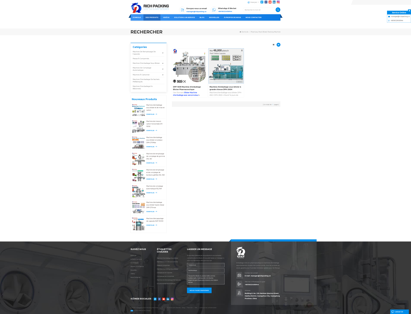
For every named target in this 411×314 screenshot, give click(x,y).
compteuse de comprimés (165, 276)
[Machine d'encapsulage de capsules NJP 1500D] (138, 224)
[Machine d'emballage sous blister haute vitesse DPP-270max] (138, 208)
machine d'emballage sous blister (167, 258)
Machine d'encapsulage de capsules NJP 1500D (154, 220)
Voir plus (150, 114)
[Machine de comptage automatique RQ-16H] (138, 191)
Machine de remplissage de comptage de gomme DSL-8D (155, 156)
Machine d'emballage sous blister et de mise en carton (155, 107)
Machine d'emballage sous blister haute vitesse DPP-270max (155, 204)
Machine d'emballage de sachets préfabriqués (146, 80)
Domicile (137, 17)
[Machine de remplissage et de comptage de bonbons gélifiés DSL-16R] (138, 175)
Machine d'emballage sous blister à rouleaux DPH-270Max (154, 140)
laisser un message (399, 312)
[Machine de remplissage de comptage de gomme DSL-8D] (138, 159)
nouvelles (214, 17)
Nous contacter (253, 17)
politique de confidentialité (207, 307)
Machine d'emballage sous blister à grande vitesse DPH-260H (225, 88)
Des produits (152, 17)
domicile (133, 255)
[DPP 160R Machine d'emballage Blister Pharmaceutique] (189, 66)
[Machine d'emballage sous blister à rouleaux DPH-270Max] (138, 143)
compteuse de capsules (164, 272)
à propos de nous (136, 259)
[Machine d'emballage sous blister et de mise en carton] (138, 110)
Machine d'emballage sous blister (146, 63)
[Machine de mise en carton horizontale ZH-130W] (138, 126)
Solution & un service (184, 17)
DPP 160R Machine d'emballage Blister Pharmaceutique (187, 88)
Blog (183, 307)
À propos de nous (232, 17)
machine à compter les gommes (167, 262)
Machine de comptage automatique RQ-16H (154, 187)
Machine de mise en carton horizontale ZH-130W (154, 123)
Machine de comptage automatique (142, 69)
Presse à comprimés (141, 59)
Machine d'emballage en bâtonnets (143, 87)
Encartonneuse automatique (166, 283)
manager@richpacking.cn (196, 11)
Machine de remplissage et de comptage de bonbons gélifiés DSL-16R (155, 172)
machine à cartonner (141, 75)
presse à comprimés (163, 265)
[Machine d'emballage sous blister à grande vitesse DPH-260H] (226, 66)
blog (202, 17)
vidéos (166, 17)
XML (196, 307)
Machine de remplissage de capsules (144, 53)
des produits (134, 263)
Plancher (190, 307)
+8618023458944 (225, 11)
